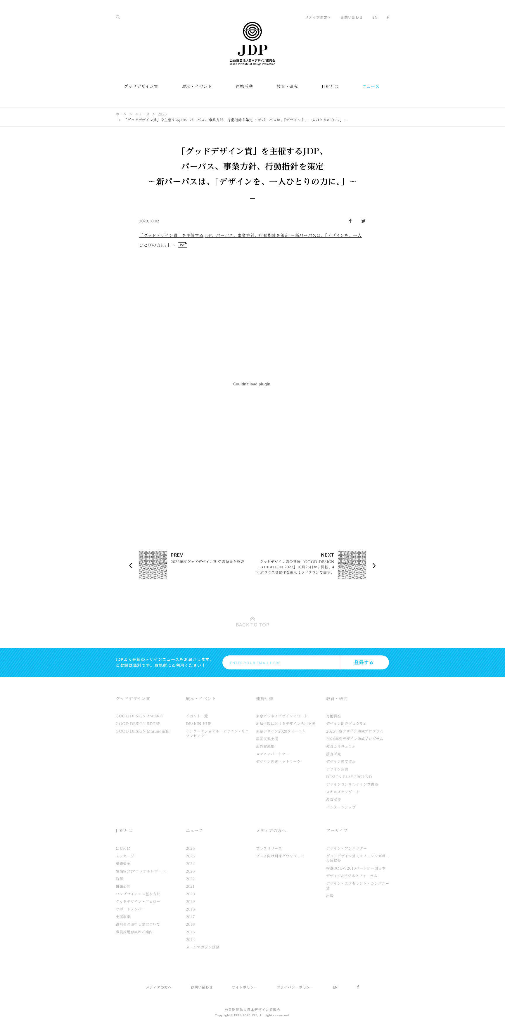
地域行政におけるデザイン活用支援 (285, 723)
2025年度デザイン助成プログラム (354, 731)
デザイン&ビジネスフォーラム (352, 876)
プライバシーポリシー (295, 987)
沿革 (119, 878)
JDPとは (330, 86)
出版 (329, 895)
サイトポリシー (245, 987)
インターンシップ (341, 807)
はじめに (123, 848)
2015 (190, 932)
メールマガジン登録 (202, 947)
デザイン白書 (337, 769)
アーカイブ (337, 831)
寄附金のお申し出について (138, 924)
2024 (190, 863)
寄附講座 (333, 716)
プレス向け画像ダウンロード (280, 856)
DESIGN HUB (199, 723)
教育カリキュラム (341, 746)
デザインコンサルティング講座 (352, 784)
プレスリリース (269, 848)
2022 (190, 878)
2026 (190, 848)
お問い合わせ (351, 17)
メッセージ (125, 856)
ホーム (121, 114)
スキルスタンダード (342, 792)
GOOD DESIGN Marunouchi (142, 731)
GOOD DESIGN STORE (138, 723)
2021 (190, 886)
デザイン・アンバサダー (346, 848)
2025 (190, 856)
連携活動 (244, 86)
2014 (190, 939)
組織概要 (123, 863)
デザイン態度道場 (341, 761)
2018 (190, 909)
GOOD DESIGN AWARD (139, 716)
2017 (190, 916)
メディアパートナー (272, 754)
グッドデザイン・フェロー (138, 901)
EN (374, 17)
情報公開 (123, 886)
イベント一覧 (197, 716)
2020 (190, 894)
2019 (190, 901)
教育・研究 (287, 86)
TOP (252, 624)
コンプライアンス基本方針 (138, 894)
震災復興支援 (267, 738)
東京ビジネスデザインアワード (282, 716)
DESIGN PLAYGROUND (349, 776)
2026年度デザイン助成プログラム (354, 738)
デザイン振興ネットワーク (278, 761)
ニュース (371, 86)
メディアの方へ (318, 17)
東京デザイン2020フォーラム (281, 731)
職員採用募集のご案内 (134, 932)
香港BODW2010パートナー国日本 (356, 868)
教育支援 (333, 799)
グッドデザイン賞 (141, 86)
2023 (162, 114)
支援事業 (123, 916)
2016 (190, 924)
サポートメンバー (131, 909)
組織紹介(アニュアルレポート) (141, 871)
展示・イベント (197, 86)
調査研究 (333, 754)
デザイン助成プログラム (346, 723)
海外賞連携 (265, 746)
